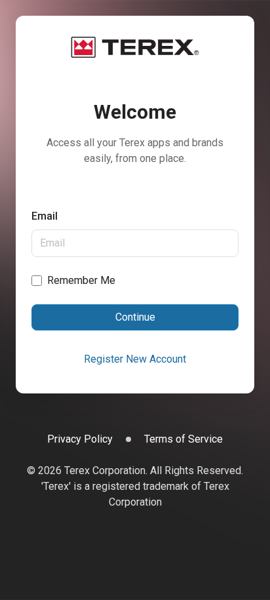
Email (44, 216)
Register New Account (135, 359)
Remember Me (81, 280)
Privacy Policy (80, 439)
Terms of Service (183, 439)
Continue (135, 317)
